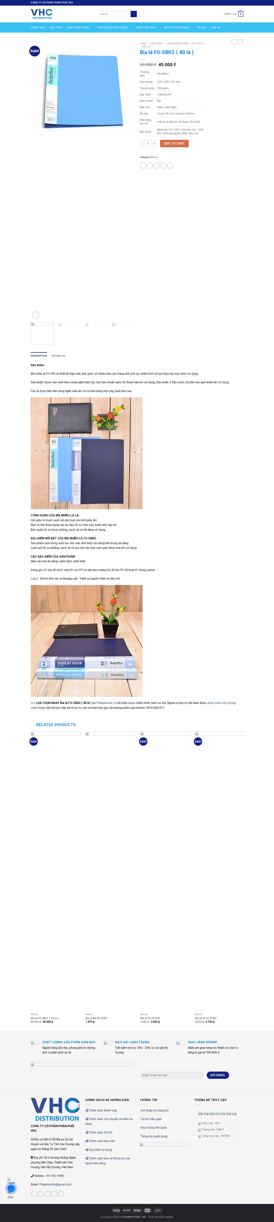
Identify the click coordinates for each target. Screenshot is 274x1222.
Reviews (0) (58, 355)
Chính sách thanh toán (103, 1110)
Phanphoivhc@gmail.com (55, 1184)
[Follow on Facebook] (231, 2)
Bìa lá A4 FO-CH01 (97, 1018)
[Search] (134, 14)
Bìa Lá (146, 46)
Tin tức (202, 27)
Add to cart (174, 143)
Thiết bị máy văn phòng (112, 27)
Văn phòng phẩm (78, 27)
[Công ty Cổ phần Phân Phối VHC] (62, 14)
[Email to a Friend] (157, 165)
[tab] (39, 356)
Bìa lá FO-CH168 (150, 1018)
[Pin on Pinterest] (163, 165)
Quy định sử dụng (100, 1150)
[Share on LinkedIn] (170, 165)
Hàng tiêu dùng (146, 27)
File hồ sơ (198, 43)
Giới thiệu (55, 27)
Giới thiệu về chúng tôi (155, 1110)
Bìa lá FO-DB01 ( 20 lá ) (44, 1018)
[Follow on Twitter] (238, 2)
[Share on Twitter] (150, 165)
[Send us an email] (241, 2)
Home (143, 43)
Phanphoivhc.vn (106, 703)
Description (39, 355)
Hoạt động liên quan (154, 1127)
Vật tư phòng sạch (176, 27)
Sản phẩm (156, 43)
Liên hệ (215, 27)
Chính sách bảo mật (102, 1141)
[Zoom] (35, 315)
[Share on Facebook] (143, 165)
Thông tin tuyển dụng (154, 1136)
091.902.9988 (54, 1176)
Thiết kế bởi (160, 1217)
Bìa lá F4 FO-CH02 (206, 1018)
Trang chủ (38, 27)
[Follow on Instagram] (234, 2)
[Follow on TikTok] (48, 1194)
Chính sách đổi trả (100, 1132)
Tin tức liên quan (151, 1119)
